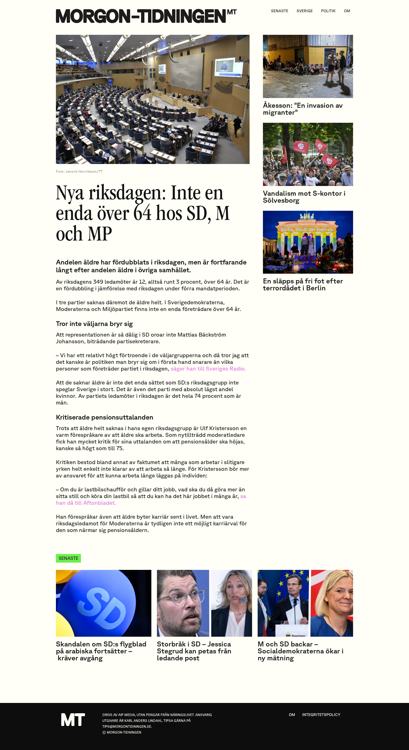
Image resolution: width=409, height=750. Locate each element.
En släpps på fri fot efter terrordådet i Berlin (303, 284)
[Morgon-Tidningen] (148, 16)
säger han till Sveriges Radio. (208, 368)
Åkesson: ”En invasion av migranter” (303, 108)
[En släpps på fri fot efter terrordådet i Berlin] (308, 242)
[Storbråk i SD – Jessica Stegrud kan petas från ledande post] (204, 603)
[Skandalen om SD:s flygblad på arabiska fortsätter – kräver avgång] (103, 603)
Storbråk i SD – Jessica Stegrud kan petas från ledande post (194, 651)
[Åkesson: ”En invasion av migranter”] (308, 66)
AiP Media (126, 715)
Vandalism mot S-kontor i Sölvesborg (304, 196)
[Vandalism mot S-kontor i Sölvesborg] (308, 154)
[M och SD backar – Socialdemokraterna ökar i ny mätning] (305, 603)
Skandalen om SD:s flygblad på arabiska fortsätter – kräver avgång (101, 651)
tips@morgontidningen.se (126, 726)
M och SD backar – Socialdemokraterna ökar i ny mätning (301, 651)
